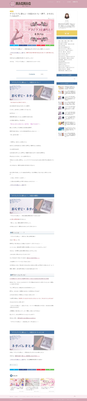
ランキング (68, 53)
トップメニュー (50, 1)
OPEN (42, 74)
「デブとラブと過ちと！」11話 (17, 359)
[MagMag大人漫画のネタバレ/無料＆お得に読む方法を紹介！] (20, 6)
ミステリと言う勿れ (62, 53)
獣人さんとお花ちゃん (62, 67)
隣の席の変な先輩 (62, 70)
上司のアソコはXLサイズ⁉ (71, 56)
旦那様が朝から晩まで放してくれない (65, 62)
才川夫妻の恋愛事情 (62, 61)
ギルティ (70, 48)
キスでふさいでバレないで (63, 48)
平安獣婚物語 (61, 59)
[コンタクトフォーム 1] (74, 1)
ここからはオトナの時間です (63, 42)
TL (63, 1)
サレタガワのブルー (62, 50)
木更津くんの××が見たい (63, 64)
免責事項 (21, 399)
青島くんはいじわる (69, 70)
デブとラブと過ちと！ (70, 50)
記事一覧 (58, 1)
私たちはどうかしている (71, 67)
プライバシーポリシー (14, 399)
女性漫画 (69, 1)
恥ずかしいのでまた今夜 (68, 59)
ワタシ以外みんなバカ (62, 56)
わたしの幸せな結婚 (62, 45)
